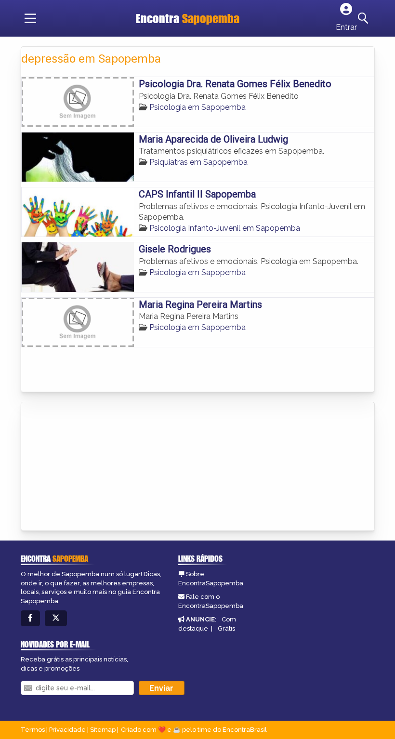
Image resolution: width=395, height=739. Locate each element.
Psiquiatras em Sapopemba (198, 162)
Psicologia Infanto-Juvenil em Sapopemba (224, 228)
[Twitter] (56, 618)
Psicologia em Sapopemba (197, 107)
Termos (33, 729)
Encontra (187, 18)
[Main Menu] (30, 18)
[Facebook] (30, 618)
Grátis (226, 628)
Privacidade (67, 729)
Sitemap (103, 729)
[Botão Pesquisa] (364, 18)
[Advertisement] (93, 467)
